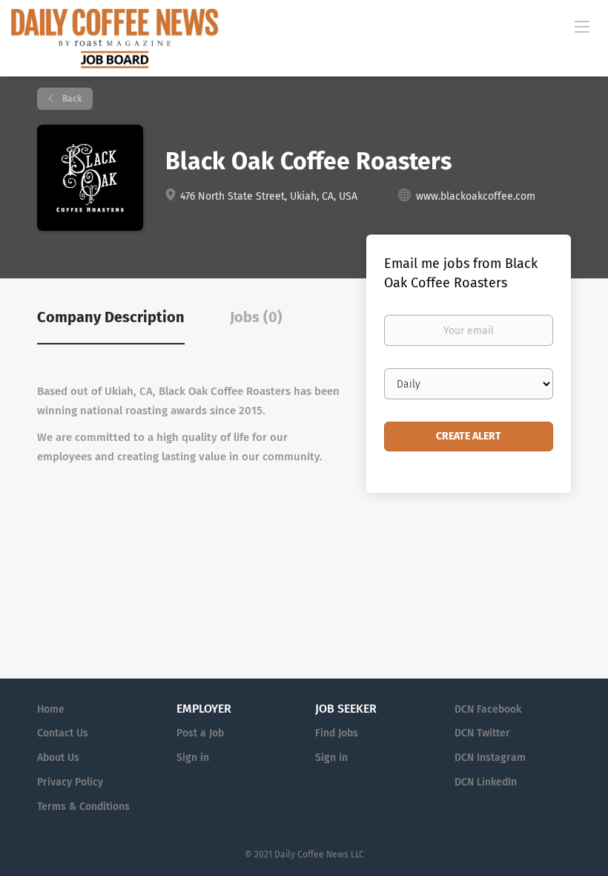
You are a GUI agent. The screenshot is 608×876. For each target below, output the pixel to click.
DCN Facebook (488, 709)
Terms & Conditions (83, 806)
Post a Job (200, 733)
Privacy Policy (70, 782)
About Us (58, 757)
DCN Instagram (490, 757)
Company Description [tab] (111, 317)
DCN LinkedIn (486, 782)
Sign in (192, 757)
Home (51, 709)
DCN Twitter (482, 733)
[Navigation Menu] (582, 26)
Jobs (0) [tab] (256, 317)
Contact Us (62, 733)
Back (71, 99)
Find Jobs (336, 733)
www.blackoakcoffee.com (475, 196)
